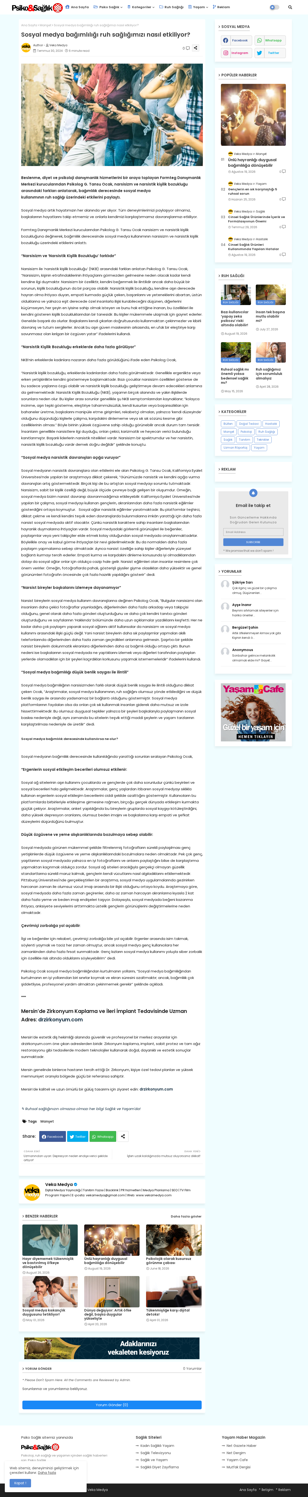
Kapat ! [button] (20, 1483)
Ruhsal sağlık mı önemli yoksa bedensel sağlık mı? (235, 376)
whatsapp (273, 40)
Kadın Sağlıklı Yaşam (157, 1445)
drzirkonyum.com (60, 1019)
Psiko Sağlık (109, 7)
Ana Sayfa (79, 7)
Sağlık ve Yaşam (154, 1459)
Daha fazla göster (186, 1216)
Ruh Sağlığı (174, 7)
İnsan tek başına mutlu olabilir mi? (270, 316)
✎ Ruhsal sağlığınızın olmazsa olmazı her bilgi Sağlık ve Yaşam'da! (81, 1108)
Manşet (45, 25)
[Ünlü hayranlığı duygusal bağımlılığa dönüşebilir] (253, 115)
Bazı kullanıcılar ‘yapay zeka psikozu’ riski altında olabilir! (235, 318)
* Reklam (283, 1489)
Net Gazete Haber (242, 1445)
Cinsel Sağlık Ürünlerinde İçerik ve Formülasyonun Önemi (256, 219)
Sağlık (228, 440)
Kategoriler (141, 7)
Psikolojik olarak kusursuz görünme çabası (168, 1261)
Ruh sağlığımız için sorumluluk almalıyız (269, 373)
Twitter (80, 1136)
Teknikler (263, 440)
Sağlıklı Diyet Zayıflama (160, 1467)
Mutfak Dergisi (238, 1467)
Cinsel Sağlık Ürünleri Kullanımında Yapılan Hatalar (253, 247)
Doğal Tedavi (249, 424)
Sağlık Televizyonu (156, 1452)
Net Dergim (236, 1452)
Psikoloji (246, 432)
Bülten (228, 424)
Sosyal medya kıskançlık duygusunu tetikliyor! (43, 1312)
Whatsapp (105, 1136)
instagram (239, 53)
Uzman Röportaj (235, 448)
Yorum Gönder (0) (112, 1404)
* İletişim (266, 1489)
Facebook (55, 1136)
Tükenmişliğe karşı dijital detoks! (168, 1312)
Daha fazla (47, 1472)
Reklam (223, 7)
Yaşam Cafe (237, 1459)
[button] (290, 7)
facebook (240, 40)
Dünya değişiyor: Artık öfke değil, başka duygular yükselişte (107, 1314)
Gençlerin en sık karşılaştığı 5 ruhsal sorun (252, 191)
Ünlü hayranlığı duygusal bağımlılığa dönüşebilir (105, 1261)
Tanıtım (244, 440)
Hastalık (271, 424)
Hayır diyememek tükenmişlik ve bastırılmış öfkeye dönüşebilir (48, 1263)
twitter (273, 53)
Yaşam (198, 7)
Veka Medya (59, 1184)
